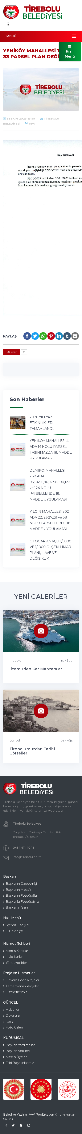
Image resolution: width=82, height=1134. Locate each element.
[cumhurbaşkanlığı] (41, 1089)
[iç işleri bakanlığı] (68, 1089)
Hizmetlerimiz (16, 992)
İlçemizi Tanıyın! (17, 925)
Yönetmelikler (16, 963)
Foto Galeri (14, 1027)
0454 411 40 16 (23, 848)
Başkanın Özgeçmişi (21, 884)
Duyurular (13, 1015)
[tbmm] (13, 1089)
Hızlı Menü (70, 53)
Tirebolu (15, 660)
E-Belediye (14, 931)
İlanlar (10, 1021)
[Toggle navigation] (8, 24)
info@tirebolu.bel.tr (27, 857)
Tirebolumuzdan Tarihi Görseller (32, 751)
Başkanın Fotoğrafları (22, 895)
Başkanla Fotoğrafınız (22, 902)
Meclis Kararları (17, 951)
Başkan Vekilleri (18, 1051)
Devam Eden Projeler (22, 980)
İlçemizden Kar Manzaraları (36, 669)
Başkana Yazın (17, 907)
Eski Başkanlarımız (20, 1063)
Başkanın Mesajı (18, 890)
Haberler (12, 1010)
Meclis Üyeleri (16, 1057)
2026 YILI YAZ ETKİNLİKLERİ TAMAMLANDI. (42, 423)
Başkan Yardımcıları (20, 1045)
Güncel (14, 740)
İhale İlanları (14, 957)
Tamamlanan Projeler (22, 986)
